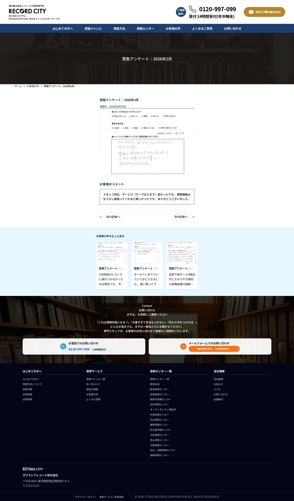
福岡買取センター (159, 455)
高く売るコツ (93, 384)
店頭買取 (27, 399)
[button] (214, 349)
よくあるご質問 (202, 28)
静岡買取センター (159, 424)
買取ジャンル (93, 28)
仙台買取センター (159, 419)
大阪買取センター (159, 435)
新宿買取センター (159, 389)
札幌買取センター (159, 414)
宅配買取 (27, 389)
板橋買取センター (159, 394)
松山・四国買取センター (163, 450)
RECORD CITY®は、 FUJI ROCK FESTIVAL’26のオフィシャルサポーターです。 (35, 17)
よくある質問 (93, 399)
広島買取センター (159, 445)
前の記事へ (113, 217)
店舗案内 (218, 399)
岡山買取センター (159, 440)
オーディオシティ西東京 (163, 409)
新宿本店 (155, 384)
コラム (217, 389)
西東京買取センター (161, 399)
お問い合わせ (232, 28)
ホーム (18, 86)
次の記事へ (181, 217)
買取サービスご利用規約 (111, 496)
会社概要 (218, 379)
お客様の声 (173, 28)
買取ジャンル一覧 (95, 379)
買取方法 (119, 28)
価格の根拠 (92, 389)
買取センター (145, 28)
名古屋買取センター (161, 429)
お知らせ (218, 384)
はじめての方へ (63, 28)
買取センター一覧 (159, 379)
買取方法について (32, 384)
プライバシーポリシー (86, 496)
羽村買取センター (159, 404)
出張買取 (27, 394)
